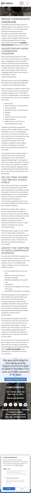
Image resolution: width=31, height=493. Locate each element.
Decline (22, 488)
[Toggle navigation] (27, 3)
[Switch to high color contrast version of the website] (22, 3)
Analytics (8, 469)
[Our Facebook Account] (5, 406)
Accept (9, 488)
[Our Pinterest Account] (10, 406)
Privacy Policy (19, 465)
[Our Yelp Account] (20, 406)
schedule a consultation (15, 379)
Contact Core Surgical (13, 349)
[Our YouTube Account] (25, 406)
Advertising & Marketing (12, 478)
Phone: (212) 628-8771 (15, 398)
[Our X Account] (15, 406)
